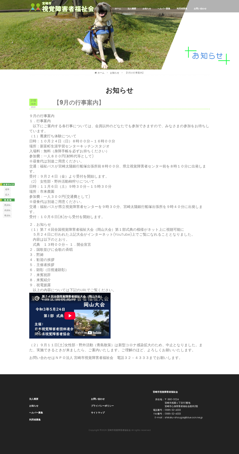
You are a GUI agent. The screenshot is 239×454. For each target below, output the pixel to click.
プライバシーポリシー (102, 405)
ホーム (118, 8)
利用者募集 (182, 8)
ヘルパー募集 (164, 8)
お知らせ (147, 8)
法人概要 (132, 8)
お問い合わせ (200, 8)
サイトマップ (98, 412)
